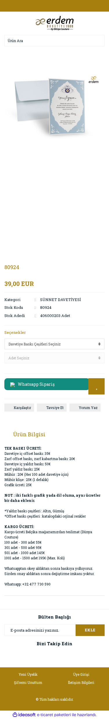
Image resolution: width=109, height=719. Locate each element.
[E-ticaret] (54, 714)
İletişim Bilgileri (81, 682)
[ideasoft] (24, 715)
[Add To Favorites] (96, 386)
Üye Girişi (81, 674)
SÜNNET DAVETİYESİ (60, 299)
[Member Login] (54, 6)
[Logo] (54, 22)
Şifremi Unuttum (28, 682)
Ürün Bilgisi (29, 434)
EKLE (90, 629)
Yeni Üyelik (28, 674)
